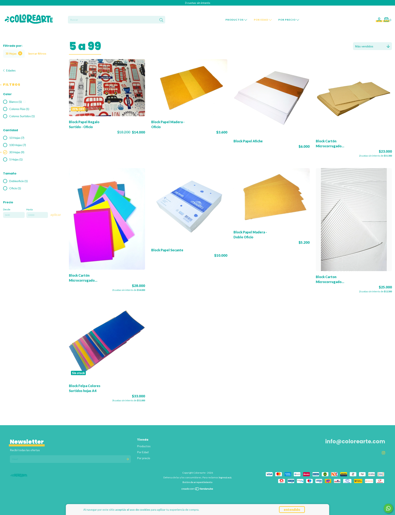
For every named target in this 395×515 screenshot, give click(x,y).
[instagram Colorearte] (383, 453)
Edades (11, 70)
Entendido (292, 509)
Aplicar (55, 215)
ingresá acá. (225, 477)
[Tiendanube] (197, 489)
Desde (6, 209)
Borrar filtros (37, 53)
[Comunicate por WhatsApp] (388, 508)
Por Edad (261, 19)
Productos (234, 19)
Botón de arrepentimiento (197, 482)
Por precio (287, 19)
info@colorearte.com (355, 441)
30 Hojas (11, 53)
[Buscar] (161, 20)
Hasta (29, 209)
